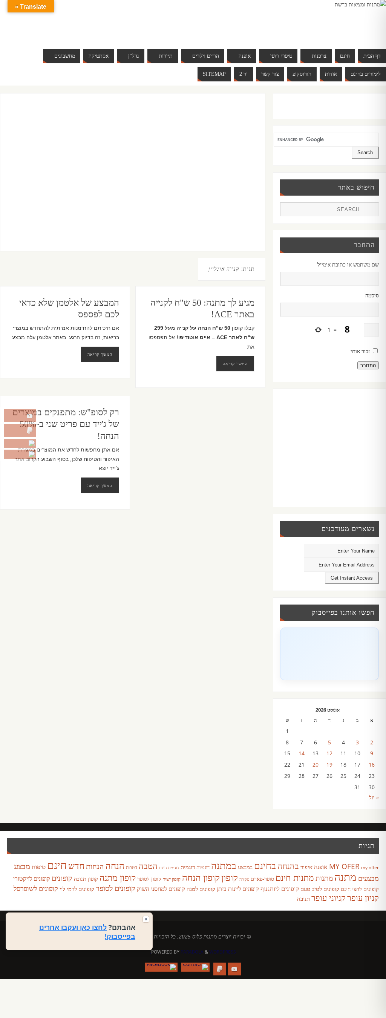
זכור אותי (360, 351)
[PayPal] (20, 430)
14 (302, 753)
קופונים (62, 878)
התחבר (368, 365)
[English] (52, 21)
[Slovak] (60, 30)
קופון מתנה (118, 877)
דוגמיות (203, 867)
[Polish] (105, 21)
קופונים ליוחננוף (279, 888)
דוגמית (188, 867)
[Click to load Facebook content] (329, 654)
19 (329, 764)
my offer (370, 867)
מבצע (22, 866)
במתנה (223, 865)
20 (315, 764)
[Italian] (75, 21)
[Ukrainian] (75, 30)
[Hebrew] (67, 21)
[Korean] (90, 21)
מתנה (345, 877)
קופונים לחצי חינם (360, 888)
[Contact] (20, 443)
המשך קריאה (99, 354)
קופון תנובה (86, 879)
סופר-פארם (262, 878)
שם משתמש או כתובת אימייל (348, 264)
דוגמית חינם (169, 867)
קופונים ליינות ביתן (238, 889)
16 (372, 764)
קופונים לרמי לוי (77, 888)
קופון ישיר (172, 879)
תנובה (303, 898)
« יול (374, 797)
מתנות (324, 878)
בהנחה (288, 865)
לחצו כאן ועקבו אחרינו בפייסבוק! (87, 932)
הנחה (115, 865)
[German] (60, 21)
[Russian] (52, 30)
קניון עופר (363, 897)
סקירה (244, 879)
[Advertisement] (124, 180)
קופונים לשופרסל (36, 888)
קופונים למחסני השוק (161, 889)
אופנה (321, 867)
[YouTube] (20, 415)
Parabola (192, 952)
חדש (76, 866)
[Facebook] (20, 454)
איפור (306, 867)
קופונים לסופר (115, 888)
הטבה (148, 866)
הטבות (131, 867)
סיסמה (372, 295)
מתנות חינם (295, 877)
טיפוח (39, 866)
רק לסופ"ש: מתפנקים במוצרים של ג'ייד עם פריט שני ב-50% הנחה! (65, 424)
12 (329, 753)
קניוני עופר (328, 897)
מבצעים (368, 878)
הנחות (95, 866)
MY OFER (344, 866)
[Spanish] (67, 30)
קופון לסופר (149, 878)
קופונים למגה (201, 888)
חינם (57, 865)
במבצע (245, 867)
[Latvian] (98, 21)
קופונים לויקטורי (31, 878)
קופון (229, 877)
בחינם (265, 865)
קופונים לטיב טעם (319, 888)
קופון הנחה (201, 877)
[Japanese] (83, 21)
